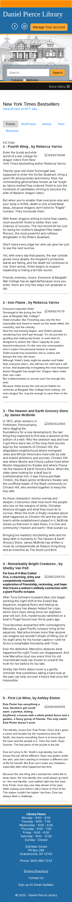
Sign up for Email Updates (36, 885)
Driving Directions (36, 871)
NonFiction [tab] (28, 124)
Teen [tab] (61, 124)
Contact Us (36, 878)
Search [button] (58, 73)
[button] (49, 27)
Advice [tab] (46, 124)
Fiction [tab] (10, 124)
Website (32, 80)
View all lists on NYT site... (21, 109)
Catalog (16, 80)
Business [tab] (12, 131)
